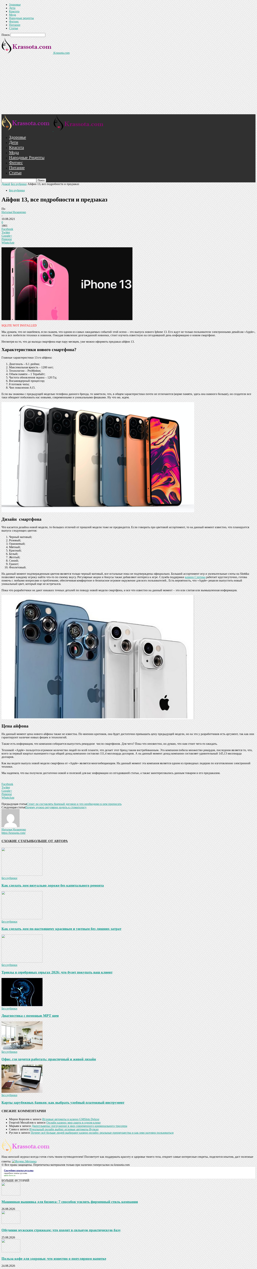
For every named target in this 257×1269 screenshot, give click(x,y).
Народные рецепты (21, 18)
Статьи (13, 28)
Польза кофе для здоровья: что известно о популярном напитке (54, 1259)
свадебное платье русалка (15, 1173)
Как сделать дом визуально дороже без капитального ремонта (53, 885)
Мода (12, 14)
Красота (14, 11)
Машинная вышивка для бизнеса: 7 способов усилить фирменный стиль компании (70, 1202)
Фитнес (14, 21)
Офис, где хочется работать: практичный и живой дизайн (49, 1059)
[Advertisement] (128, 86)
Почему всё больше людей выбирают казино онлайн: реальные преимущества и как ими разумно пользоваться (102, 1132)
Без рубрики (19, 184)
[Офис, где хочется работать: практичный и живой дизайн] (22, 1048)
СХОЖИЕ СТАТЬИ (17, 841)
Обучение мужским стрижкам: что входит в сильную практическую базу (61, 1230)
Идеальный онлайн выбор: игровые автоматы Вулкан (64, 1129)
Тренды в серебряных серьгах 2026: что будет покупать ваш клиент (57, 972)
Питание (14, 24)
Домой (6, 184)
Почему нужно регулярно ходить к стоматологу (56, 807)
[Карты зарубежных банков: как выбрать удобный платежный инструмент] (22, 1091)
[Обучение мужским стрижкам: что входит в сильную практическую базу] (11, 1222)
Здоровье (15, 4)
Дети (12, 8)
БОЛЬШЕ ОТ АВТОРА (50, 841)
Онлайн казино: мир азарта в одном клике (73, 1122)
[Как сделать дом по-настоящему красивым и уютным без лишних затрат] (22, 918)
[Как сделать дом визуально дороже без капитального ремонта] (22, 874)
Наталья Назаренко (14, 212)
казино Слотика (195, 577)
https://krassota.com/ (14, 832)
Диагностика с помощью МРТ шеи (30, 1016)
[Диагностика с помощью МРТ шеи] (22, 1005)
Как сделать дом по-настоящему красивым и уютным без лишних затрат (61, 929)
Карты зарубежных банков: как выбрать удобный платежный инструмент (63, 1102)
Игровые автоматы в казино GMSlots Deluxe (70, 1119)
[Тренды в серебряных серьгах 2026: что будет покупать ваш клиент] (22, 961)
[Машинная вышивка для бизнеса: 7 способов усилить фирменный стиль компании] (11, 1194)
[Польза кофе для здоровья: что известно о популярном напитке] (11, 1251)
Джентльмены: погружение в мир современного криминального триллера (79, 1126)
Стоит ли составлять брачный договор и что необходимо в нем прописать (74, 804)
